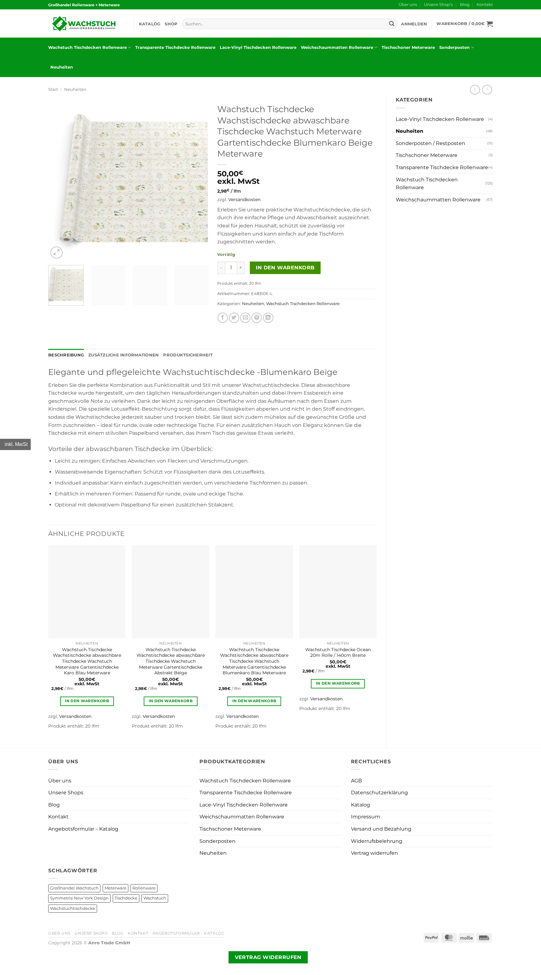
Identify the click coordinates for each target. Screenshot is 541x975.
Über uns (408, 4)
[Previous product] (487, 90)
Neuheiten (61, 67)
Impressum (365, 817)
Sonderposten (454, 47)
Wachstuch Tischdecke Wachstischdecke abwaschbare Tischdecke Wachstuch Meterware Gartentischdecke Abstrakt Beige (171, 661)
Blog (465, 4)
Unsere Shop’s (438, 4)
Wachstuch (154, 898)
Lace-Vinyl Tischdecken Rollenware (258, 47)
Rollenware (144, 888)
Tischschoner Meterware (408, 47)
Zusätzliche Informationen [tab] (123, 355)
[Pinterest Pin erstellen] (256, 318)
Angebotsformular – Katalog (83, 829)
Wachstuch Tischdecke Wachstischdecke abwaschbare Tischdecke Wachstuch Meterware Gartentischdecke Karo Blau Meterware (87, 661)
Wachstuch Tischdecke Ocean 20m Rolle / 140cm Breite (338, 652)
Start (53, 89)
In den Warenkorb (285, 268)
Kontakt (485, 4)
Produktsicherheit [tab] (187, 355)
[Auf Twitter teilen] (234, 318)
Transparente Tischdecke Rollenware (175, 47)
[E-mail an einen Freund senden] (245, 318)
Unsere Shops (65, 793)
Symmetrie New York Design (79, 898)
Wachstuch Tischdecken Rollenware (87, 47)
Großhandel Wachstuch (74, 888)
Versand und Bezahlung (381, 829)
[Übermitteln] (391, 23)
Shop (171, 24)
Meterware (115, 888)
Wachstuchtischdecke (72, 908)
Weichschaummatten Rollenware (337, 47)
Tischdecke (126, 898)
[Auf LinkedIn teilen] (268, 318)
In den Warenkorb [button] (87, 701)
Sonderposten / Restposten (430, 143)
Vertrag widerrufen (374, 853)
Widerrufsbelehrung (376, 841)
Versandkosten (244, 199)
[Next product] (475, 90)
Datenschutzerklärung (379, 793)
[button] (414, 24)
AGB (356, 781)
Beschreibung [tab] (66, 355)
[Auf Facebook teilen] (223, 318)
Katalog (150, 24)
